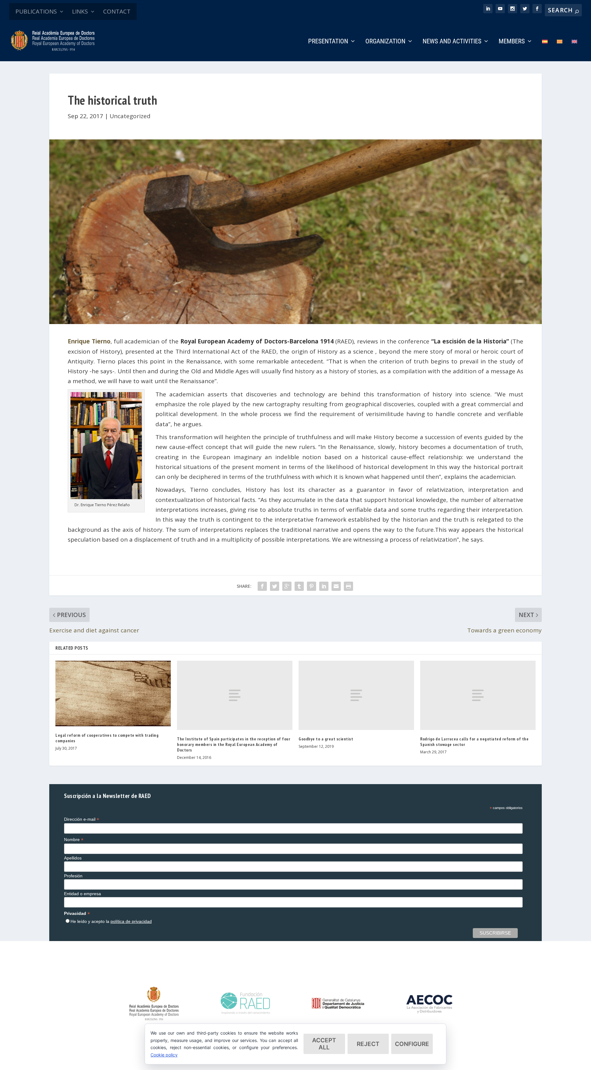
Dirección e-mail (81, 819)
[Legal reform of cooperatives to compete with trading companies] (113, 693)
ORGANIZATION (385, 42)
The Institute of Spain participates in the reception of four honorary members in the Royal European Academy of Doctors (233, 744)
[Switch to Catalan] (559, 50)
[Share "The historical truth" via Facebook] (262, 586)
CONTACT (117, 11)
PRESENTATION (328, 42)
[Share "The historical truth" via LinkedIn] (324, 586)
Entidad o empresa (82, 893)
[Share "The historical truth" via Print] (348, 586)
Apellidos (73, 858)
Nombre (73, 840)
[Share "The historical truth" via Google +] (287, 586)
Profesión (73, 875)
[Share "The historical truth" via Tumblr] (299, 586)
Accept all (324, 1044)
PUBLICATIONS (36, 11)
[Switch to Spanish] (545, 50)
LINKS (80, 11)
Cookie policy (164, 1054)
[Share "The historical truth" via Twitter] (274, 586)
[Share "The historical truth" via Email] (336, 586)
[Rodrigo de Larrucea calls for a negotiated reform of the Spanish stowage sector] (478, 695)
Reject (368, 1044)
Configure (412, 1044)
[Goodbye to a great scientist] (356, 695)
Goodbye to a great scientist (326, 739)
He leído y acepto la (111, 921)
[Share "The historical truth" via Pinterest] (311, 586)
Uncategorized (130, 116)
